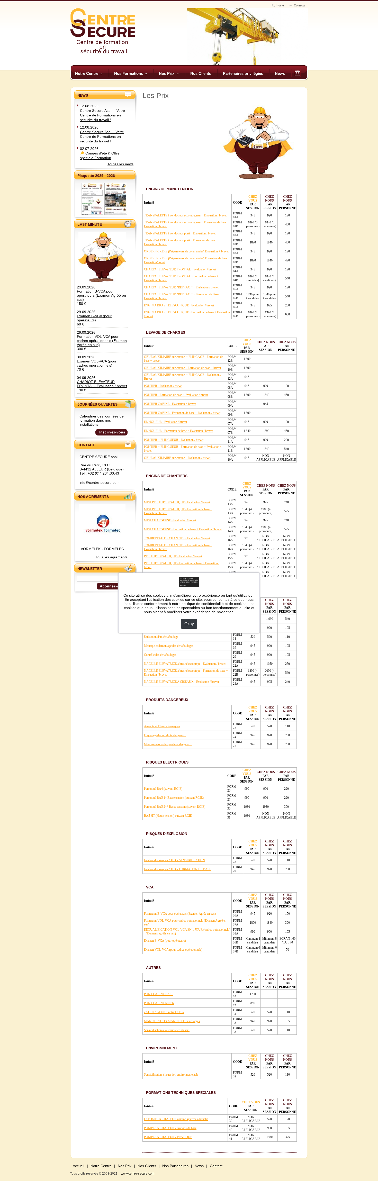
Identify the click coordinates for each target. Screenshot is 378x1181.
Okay (189, 624)
